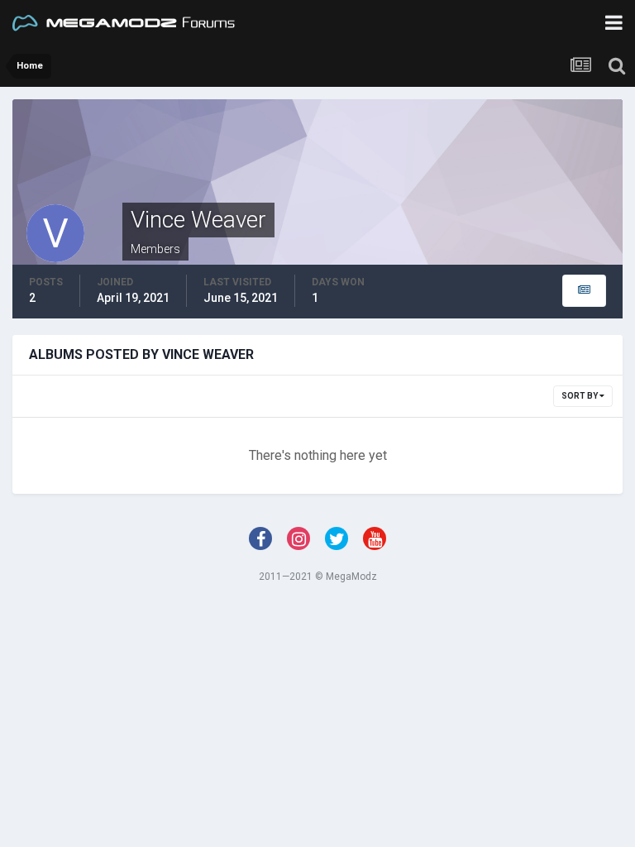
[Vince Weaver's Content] (584, 291)
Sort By (580, 395)
